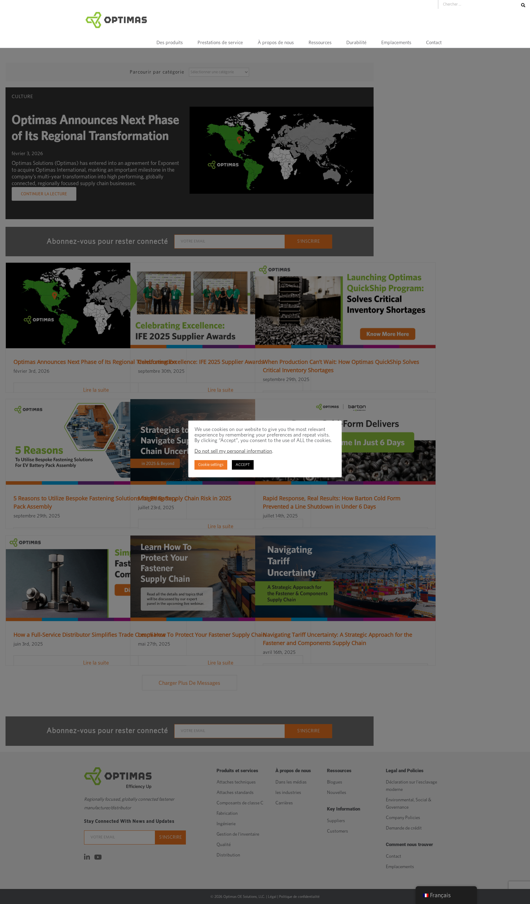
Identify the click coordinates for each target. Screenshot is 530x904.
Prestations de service (220, 42)
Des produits (169, 42)
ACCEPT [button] (243, 465)
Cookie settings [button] (211, 465)
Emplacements (396, 42)
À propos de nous (276, 42)
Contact (434, 42)
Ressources (320, 42)
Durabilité (356, 42)
